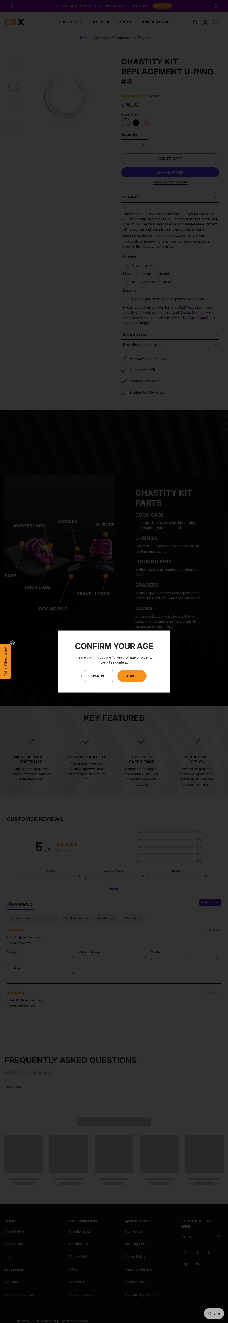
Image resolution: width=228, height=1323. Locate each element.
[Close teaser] (12, 642)
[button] (5, 661)
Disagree (98, 676)
